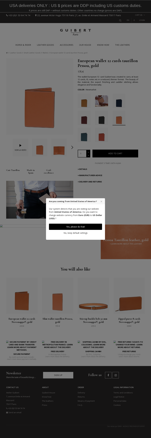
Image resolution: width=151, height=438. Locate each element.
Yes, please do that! (75, 226)
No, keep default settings (76, 232)
